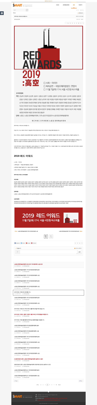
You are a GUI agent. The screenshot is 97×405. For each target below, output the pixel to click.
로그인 (77, 10)
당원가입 (82, 10)
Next (59, 384)
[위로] (74, 23)
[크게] (70, 23)
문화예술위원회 (66, 4)
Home (57, 4)
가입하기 (80, 4)
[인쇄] (81, 23)
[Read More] (48, 270)
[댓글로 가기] (79, 23)
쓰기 (81, 380)
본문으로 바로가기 (48, 1)
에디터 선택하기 (78, 248)
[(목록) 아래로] (77, 23)
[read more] (48, 265)
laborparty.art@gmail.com (42, 396)
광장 (74, 4)
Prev (38, 384)
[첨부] (83, 23)
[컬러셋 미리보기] (2, 13)
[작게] (72, 23)
